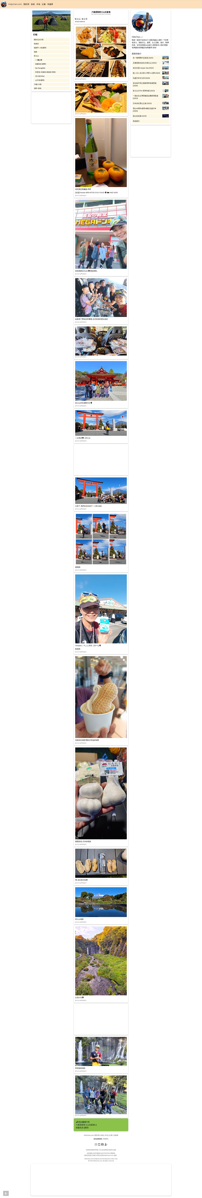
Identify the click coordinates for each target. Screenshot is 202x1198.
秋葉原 (36, 44)
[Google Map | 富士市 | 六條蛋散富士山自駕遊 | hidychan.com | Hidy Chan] (89, 271)
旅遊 (33, 4)
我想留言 (84, 79)
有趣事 (50, 4)
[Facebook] (102, 1144)
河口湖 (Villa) (39, 76)
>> (38, 60)
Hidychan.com (15, 4)
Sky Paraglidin (39, 68)
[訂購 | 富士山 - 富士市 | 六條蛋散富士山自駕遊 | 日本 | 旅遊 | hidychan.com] (108, 192)
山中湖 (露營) (39, 80)
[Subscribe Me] (6, 1193)
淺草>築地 (37, 88)
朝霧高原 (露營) (40, 64)
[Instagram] (96, 1144)
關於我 (26, 4)
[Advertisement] (51, 108)
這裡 (104, 1150)
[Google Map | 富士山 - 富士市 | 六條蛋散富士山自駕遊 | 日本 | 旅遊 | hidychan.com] (105, 192)
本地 (38, 4)
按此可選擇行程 (80, 21)
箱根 (35, 52)
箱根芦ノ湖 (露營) (40, 48)
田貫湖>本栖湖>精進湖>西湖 (44, 72)
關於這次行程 (38, 39)
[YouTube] (99, 1144)
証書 (44, 4)
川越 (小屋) (38, 84)
